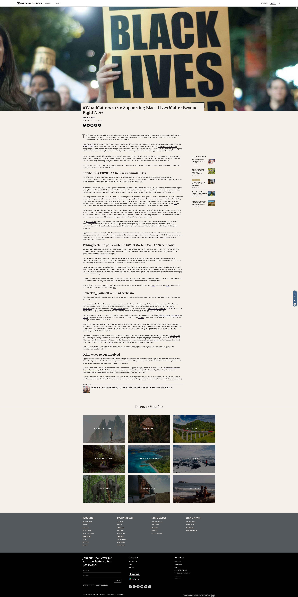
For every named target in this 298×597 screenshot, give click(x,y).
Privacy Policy (158, 309)
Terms (151, 309)
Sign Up (164, 305)
